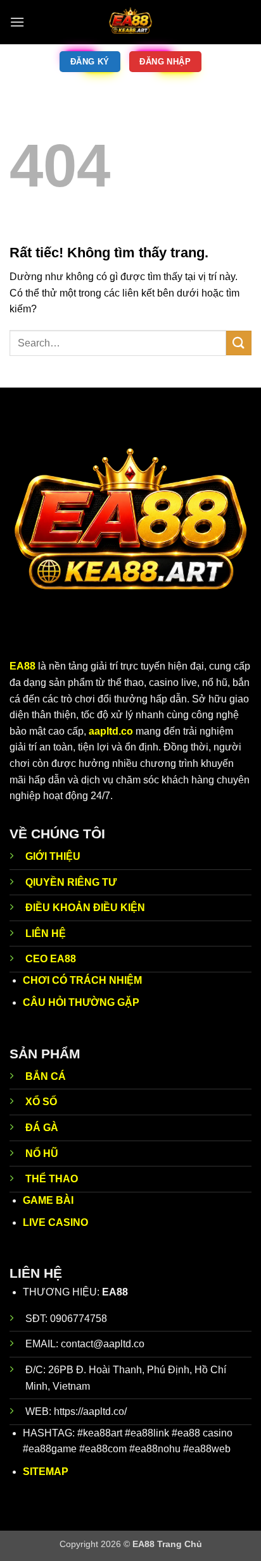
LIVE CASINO (55, 1222)
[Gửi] (238, 343)
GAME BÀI (48, 1200)
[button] (17, 21)
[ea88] (130, 22)
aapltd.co (111, 731)
